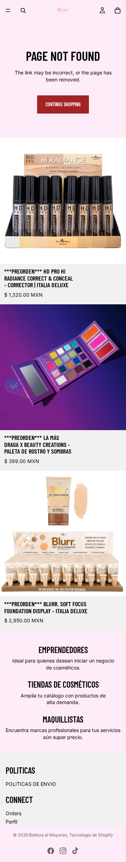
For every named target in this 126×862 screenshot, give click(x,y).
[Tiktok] (75, 851)
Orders (13, 813)
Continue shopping (63, 104)
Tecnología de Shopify (91, 835)
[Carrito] (117, 10)
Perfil (11, 822)
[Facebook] (51, 851)
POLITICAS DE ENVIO (31, 784)
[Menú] (8, 10)
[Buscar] (23, 10)
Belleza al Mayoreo (48, 835)
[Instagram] (63, 851)
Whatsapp (110, 846)
